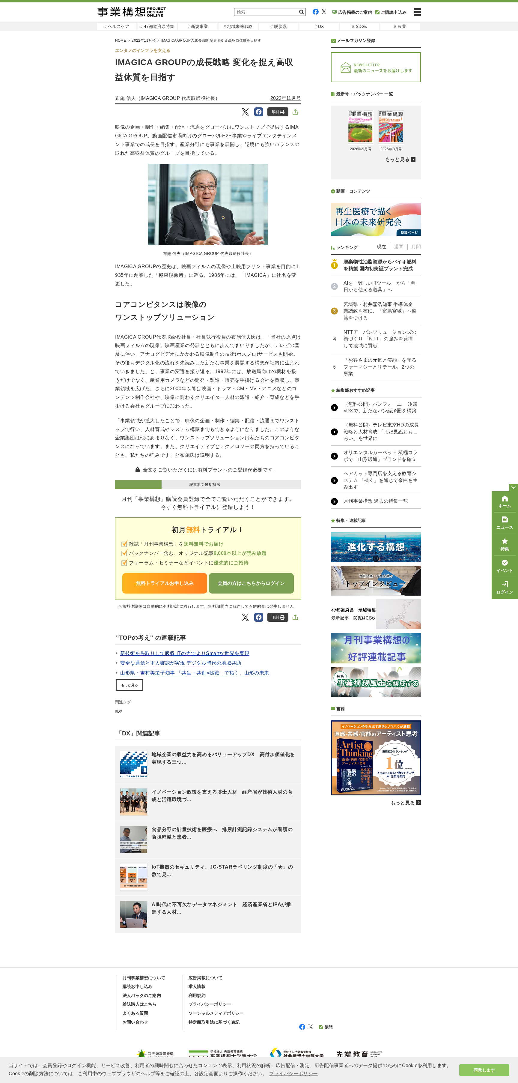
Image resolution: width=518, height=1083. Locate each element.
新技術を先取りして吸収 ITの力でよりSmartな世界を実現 (184, 653)
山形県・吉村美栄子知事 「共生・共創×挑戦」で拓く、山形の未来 (194, 672)
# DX (319, 26)
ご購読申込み (393, 12)
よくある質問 (135, 1013)
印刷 (275, 112)
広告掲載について (206, 978)
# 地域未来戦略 (238, 26)
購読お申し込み (137, 986)
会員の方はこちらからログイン (251, 583)
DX (119, 711)
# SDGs (359, 26)
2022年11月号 (144, 40)
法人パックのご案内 (142, 995)
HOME (120, 40)
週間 (398, 246)
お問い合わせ (135, 1022)
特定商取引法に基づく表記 (214, 1022)
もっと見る (129, 685)
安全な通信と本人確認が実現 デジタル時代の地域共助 (180, 663)
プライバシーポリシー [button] (293, 1073)
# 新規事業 (197, 26)
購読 (329, 1027)
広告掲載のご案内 (355, 12)
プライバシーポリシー (210, 1004)
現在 (381, 246)
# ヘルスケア (116, 26)
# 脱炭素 (278, 26)
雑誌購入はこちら (140, 1004)
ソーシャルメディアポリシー (216, 1013)
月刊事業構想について (144, 978)
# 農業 (400, 26)
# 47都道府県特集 (157, 26)
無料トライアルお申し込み (165, 583)
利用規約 (197, 995)
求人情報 (197, 986)
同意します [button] (484, 1070)
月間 (416, 246)
